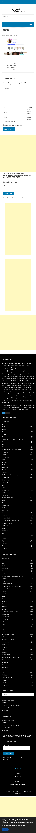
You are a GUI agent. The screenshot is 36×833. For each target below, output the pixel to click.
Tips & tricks (7, 541)
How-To (4, 470)
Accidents (5, 421)
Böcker (4, 429)
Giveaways (5, 462)
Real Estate (6, 508)
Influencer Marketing (10, 475)
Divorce (4, 444)
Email (5, 186)
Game (3, 460)
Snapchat (5, 515)
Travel (4, 546)
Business (5, 432)
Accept (5, 829)
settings (21, 825)
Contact (4, 703)
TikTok (4, 538)
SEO (3, 513)
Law (3, 485)
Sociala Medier (7, 523)
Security (5, 510)
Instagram (5, 477)
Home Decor (6, 467)
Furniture (5, 457)
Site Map (5, 710)
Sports (4, 528)
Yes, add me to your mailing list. (13, 125)
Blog (3, 427)
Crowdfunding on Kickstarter (12, 439)
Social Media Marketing (10, 520)
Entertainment (7, 447)
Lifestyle (5, 490)
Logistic (5, 495)
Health (4, 465)
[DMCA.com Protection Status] (6, 413)
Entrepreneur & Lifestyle (11, 449)
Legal (4, 487)
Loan (3, 492)
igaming (4, 472)
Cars (3, 437)
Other (4, 500)
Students (5, 531)
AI (2, 424)
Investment (6, 482)
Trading (4, 543)
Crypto (4, 442)
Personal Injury (8, 503)
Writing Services (8, 700)
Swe (3, 533)
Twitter (4, 548)
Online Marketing (8, 498)
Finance (4, 454)
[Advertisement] (18, 153)
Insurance (5, 480)
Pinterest (5, 505)
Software (5, 525)
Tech (3, 536)
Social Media (6, 518)
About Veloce (6, 708)
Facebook (5, 452)
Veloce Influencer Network (11, 705)
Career (4, 434)
